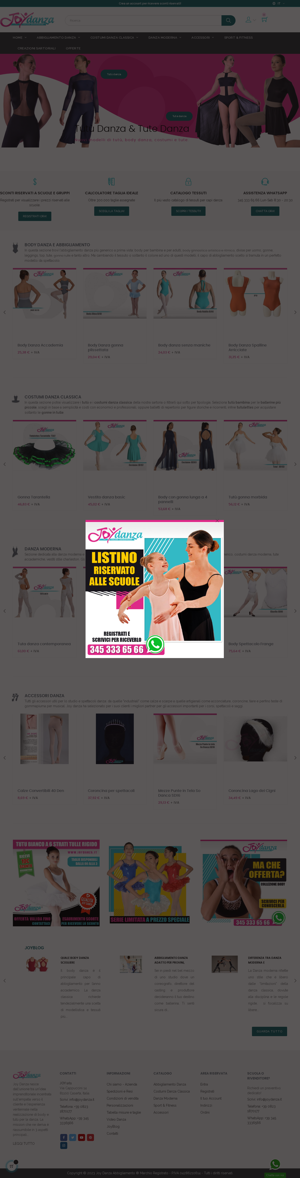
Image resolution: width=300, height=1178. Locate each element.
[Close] (217, 520)
